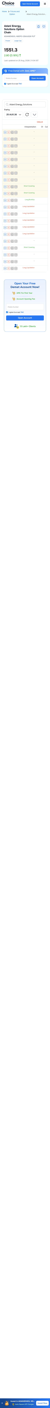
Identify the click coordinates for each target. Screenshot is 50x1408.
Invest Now (42, 1403)
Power (8, 41)
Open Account (37, 78)
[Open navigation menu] (45, 3)
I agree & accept (14, 84)
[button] (38, 26)
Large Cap (18, 41)
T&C (20, 84)
